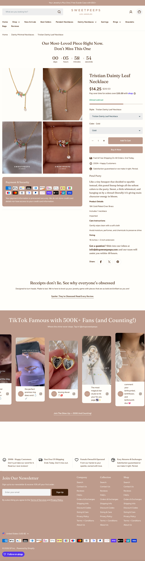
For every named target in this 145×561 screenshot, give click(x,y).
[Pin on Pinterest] (117, 261)
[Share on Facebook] (100, 261)
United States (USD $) (16, 533)
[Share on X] (109, 261)
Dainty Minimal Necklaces (22, 34)
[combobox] (32, 11)
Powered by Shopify (25, 548)
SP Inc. (12, 548)
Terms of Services (39, 500)
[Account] (131, 12)
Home (5, 34)
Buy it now (116, 149)
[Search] (59, 12)
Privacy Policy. (57, 500)
